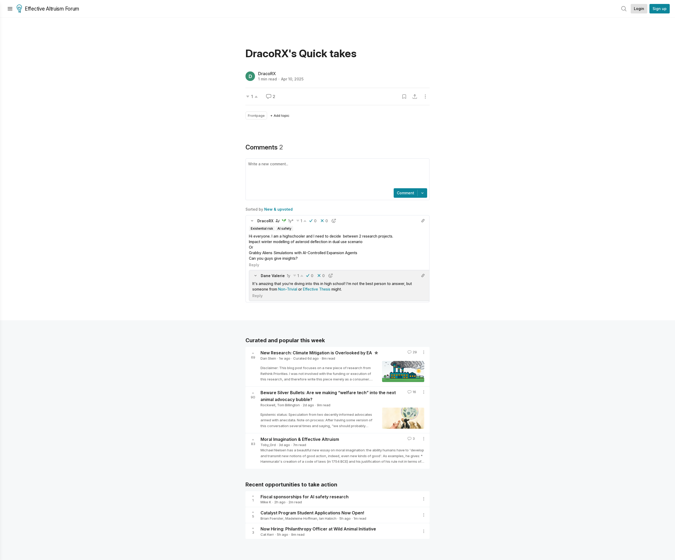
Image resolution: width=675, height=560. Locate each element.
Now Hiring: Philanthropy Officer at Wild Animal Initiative (318, 529)
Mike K (266, 502)
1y (288, 275)
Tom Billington (288, 405)
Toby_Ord (268, 445)
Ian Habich (327, 518)
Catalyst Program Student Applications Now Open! (312, 512)
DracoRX (267, 73)
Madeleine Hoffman (301, 518)
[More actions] (425, 96)
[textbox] (336, 174)
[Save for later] (404, 96)
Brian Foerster (272, 518)
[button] (252, 221)
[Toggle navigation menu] (10, 8)
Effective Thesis (316, 289)
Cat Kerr (267, 534)
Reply (254, 265)
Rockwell (268, 405)
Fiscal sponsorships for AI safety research (305, 496)
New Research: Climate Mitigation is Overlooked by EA (317, 352)
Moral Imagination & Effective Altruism (300, 439)
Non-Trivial (287, 289)
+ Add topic (280, 115)
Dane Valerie (273, 275)
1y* (290, 221)
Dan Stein (268, 358)
